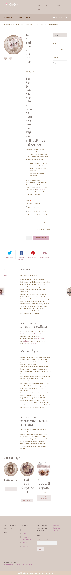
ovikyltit (26, 341)
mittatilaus (41, 189)
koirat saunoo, (40, 338)
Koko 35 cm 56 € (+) (37, 211)
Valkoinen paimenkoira (37, 24)
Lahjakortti (19, 18)
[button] (20, 38)
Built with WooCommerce (24, 564)
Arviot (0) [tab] (7, 275)
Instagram (56, 528)
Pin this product (33, 257)
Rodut (28, 18)
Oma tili (40, 5)
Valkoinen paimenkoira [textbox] (60, 64)
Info (46, 5)
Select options (11, 489)
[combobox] (60, 63)
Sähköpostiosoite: (43, 540)
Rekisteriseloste (28, 543)
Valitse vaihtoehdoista (43, 497)
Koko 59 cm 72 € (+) (37, 215)
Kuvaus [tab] (6, 270)
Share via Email (45, 257)
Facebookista (24, 334)
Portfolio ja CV (42, 9)
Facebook (56, 525)
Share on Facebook (21, 258)
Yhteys (53, 5)
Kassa (24, 533)
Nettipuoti (7, 18)
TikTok (55, 530)
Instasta (33, 334)
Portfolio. (33, 343)
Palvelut (60, 5)
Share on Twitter (9, 257)
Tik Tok (40, 334)
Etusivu (8, 24)
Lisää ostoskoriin (41, 238)
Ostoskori (26, 546)
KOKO (28, 201)
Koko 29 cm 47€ (33, 207)
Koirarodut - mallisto (24, 24)
